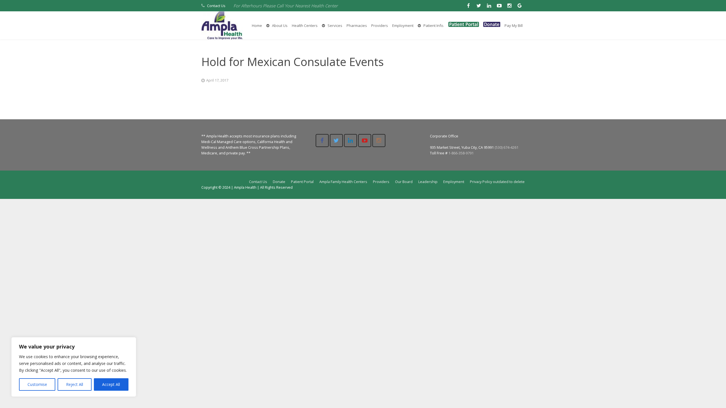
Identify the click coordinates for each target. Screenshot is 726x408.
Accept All (111, 384)
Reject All (74, 384)
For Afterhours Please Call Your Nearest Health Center (285, 5)
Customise (37, 384)
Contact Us (216, 5)
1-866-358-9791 (461, 153)
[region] (73, 367)
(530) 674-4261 (506, 147)
